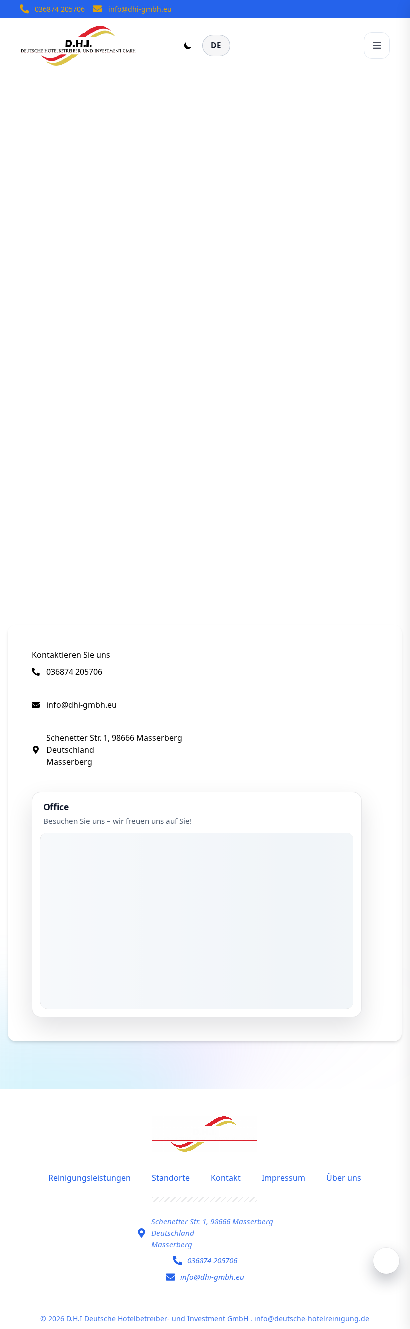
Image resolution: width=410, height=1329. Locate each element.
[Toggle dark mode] (188, 45)
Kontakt (226, 1178)
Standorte (171, 1178)
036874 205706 (60, 9)
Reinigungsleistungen (89, 1178)
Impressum (284, 1178)
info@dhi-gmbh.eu (140, 9)
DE (216, 45)
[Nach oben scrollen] (387, 1261)
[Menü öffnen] (377, 45)
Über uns (344, 1178)
